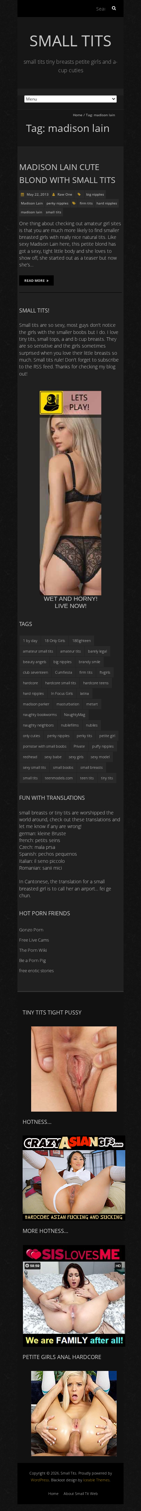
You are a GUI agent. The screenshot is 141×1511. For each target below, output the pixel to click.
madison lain (31, 212)
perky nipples (57, 203)
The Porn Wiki (33, 950)
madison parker (36, 703)
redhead (30, 756)
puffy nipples (103, 746)
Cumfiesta (63, 672)
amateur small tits (38, 651)
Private (79, 746)
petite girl (107, 735)
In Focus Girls (62, 693)
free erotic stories (36, 970)
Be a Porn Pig (32, 960)
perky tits (84, 735)
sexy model (100, 756)
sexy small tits (34, 767)
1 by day (30, 640)
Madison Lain (32, 203)
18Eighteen (81, 640)
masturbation (67, 703)
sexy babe (53, 756)
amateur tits (70, 651)
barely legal (97, 651)
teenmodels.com (59, 777)
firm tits (86, 203)
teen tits (87, 777)
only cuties (31, 735)
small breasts (91, 767)
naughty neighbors (38, 725)
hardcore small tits (60, 682)
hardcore (30, 682)
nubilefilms (70, 725)
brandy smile (89, 661)
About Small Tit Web (81, 1493)
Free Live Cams (34, 940)
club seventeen (35, 672)
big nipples (95, 194)
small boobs (63, 767)
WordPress (40, 1479)
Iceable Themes (96, 1479)
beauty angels (34, 661)
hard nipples (107, 203)
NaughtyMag (74, 714)
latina (84, 693)
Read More (34, 280)
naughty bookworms (40, 714)
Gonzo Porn (31, 930)
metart (92, 703)
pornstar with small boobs (44, 746)
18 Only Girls (54, 640)
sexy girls (76, 756)
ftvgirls (105, 672)
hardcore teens (95, 682)
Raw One (64, 194)
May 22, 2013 (37, 194)
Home (77, 114)
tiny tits (107, 777)
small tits (53, 212)
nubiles (92, 725)
